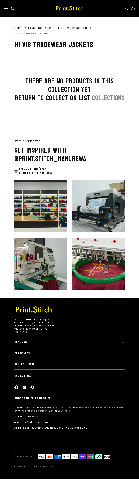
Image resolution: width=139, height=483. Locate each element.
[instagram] (24, 387)
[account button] (126, 8)
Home (18, 27)
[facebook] (16, 387)
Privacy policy (23, 456)
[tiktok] (32, 387)
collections (108, 98)
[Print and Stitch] (69, 8)
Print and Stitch (45, 466)
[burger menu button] (6, 8)
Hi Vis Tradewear (39, 27)
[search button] (13, 8)
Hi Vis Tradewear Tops (72, 27)
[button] (133, 8)
